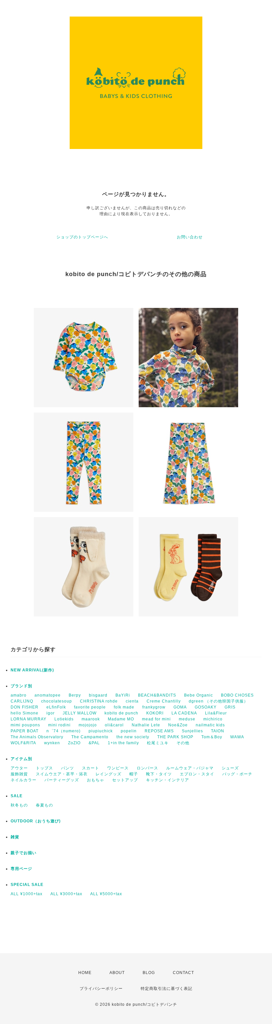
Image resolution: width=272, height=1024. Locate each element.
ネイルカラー (23, 780)
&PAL (94, 743)
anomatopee (47, 695)
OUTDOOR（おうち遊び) (36, 821)
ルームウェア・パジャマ (190, 768)
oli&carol (114, 725)
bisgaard (98, 695)
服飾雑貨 (19, 774)
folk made (124, 707)
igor (50, 713)
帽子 (133, 774)
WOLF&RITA (23, 743)
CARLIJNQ (22, 701)
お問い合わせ (190, 237)
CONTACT (183, 972)
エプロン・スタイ (197, 774)
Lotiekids (64, 719)
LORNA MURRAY (28, 719)
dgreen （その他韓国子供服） (218, 701)
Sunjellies (192, 731)
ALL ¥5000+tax (106, 894)
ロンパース (147, 768)
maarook (91, 719)
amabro (19, 695)
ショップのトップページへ (82, 237)
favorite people (90, 707)
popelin (129, 731)
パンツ (67, 768)
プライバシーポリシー (101, 988)
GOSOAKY (206, 707)
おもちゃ (95, 780)
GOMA (180, 707)
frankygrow (154, 707)
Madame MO (121, 719)
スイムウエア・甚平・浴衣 (62, 774)
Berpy (75, 695)
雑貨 (15, 837)
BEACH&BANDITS (157, 695)
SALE (17, 796)
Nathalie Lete (146, 725)
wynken (52, 743)
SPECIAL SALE (27, 884)
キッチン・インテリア (167, 780)
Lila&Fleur (216, 713)
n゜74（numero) (63, 731)
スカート (90, 768)
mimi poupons (25, 725)
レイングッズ (108, 774)
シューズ (230, 768)
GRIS (230, 707)
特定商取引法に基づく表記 (166, 988)
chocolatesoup (56, 701)
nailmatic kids (210, 725)
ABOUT (117, 972)
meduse (187, 719)
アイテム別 (21, 758)
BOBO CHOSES (237, 695)
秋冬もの (19, 805)
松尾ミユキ (158, 743)
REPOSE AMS (159, 731)
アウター (19, 768)
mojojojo (88, 725)
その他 (182, 743)
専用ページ (21, 868)
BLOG (149, 972)
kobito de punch (121, 713)
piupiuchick (101, 731)
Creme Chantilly (164, 701)
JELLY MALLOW (80, 713)
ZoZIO (74, 743)
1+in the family (123, 743)
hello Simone (24, 713)
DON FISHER (24, 707)
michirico (213, 719)
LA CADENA (184, 713)
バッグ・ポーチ (237, 774)
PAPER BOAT (24, 731)
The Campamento (89, 737)
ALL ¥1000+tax (26, 894)
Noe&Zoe (178, 725)
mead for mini (156, 719)
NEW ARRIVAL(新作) (32, 670)
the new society (132, 737)
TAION (217, 731)
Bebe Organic (198, 695)
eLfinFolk (56, 707)
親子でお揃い (23, 853)
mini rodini (59, 725)
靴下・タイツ (159, 774)
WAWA (237, 737)
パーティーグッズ (61, 780)
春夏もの (44, 805)
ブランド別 (21, 686)
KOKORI (155, 713)
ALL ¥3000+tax (66, 894)
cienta (132, 701)
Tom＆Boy (211, 737)
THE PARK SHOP (175, 737)
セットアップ (125, 780)
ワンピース (118, 768)
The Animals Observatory (37, 737)
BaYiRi (122, 695)
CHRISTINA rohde (99, 701)
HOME (85, 972)
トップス (44, 768)
